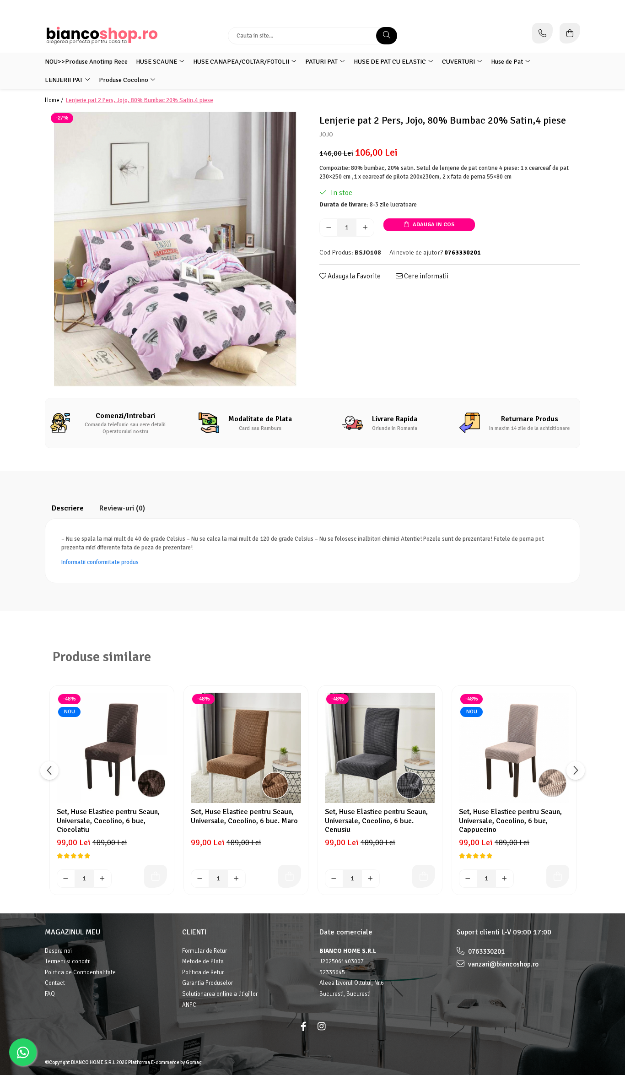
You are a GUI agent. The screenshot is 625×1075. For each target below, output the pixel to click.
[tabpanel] (175, 249)
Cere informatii (425, 276)
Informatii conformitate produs (100, 562)
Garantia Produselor (207, 983)
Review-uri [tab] (122, 508)
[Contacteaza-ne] (542, 33)
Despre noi (58, 951)
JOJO (326, 134)
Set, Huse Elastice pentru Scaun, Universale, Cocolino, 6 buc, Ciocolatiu (108, 820)
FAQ (50, 994)
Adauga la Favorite (353, 276)
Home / (55, 100)
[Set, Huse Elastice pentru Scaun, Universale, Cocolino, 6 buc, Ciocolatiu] (112, 748)
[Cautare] (386, 35)
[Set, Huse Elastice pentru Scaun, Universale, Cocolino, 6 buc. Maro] (246, 748)
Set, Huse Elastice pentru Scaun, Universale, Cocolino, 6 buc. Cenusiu (376, 820)
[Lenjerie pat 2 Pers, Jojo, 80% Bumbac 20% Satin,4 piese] (175, 249)
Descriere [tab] (68, 508)
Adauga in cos (432, 224)
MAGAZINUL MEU (72, 932)
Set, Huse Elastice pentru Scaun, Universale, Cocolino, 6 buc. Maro (244, 816)
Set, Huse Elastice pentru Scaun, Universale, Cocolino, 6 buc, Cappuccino (510, 820)
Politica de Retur (203, 972)
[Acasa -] (102, 35)
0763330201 (486, 951)
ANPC (189, 1005)
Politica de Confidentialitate (80, 972)
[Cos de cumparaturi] (570, 33)
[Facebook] (303, 1026)
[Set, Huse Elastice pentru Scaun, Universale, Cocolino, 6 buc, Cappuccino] (514, 748)
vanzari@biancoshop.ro (503, 964)
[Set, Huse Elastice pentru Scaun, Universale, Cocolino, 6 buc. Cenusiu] (380, 748)
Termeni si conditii (68, 961)
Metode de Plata (203, 961)
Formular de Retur (204, 951)
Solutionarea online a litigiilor (220, 994)
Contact (55, 983)
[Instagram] (321, 1026)
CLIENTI (194, 932)
